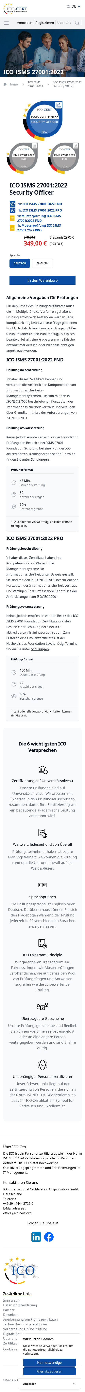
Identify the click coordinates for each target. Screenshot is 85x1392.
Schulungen (40, 459)
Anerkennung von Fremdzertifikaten (30, 1319)
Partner (9, 1310)
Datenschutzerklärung (20, 1305)
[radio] (19, 263)
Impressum (11, 1300)
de (74, 6)
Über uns (10, 1338)
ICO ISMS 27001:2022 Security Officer (67, 84)
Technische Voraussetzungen (25, 1324)
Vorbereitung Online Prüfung (25, 1329)
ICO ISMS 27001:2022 (35, 84)
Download (11, 1314)
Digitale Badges (14, 1334)
